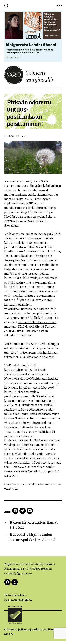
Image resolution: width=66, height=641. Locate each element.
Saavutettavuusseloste (18, 600)
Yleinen (22, 136)
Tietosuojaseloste (15, 595)
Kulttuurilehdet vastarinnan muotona (30, 324)
